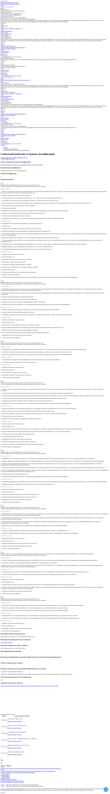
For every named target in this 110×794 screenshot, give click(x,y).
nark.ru (2, 63)
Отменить (8, 765)
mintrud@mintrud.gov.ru (6, 31)
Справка (16, 2)
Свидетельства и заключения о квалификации (23, 772)
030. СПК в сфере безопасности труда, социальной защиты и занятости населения (22, 164)
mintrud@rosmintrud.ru (6, 96)
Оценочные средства (6, 772)
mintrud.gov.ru (4, 25)
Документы (11, 4)
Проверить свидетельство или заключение (11, 768)
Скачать (11, 159)
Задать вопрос (6, 776)
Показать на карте (12, 721)
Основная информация (6, 157)
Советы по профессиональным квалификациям (13, 771)
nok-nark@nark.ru (5, 51)
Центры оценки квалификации (33, 771)
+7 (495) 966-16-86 (5, 57)
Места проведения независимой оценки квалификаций (47, 768)
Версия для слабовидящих (7, 2)
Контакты (16, 4)
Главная (6, 147)
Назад (2, 81)
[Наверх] (1, 757)
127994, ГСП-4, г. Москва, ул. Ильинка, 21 (11, 28)
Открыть (19, 721)
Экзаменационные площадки (20, 157)
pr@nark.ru (3, 54)
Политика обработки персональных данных (12, 780)
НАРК (2, 4)
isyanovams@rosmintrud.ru (7, 99)
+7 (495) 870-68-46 (5, 36)
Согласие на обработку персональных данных (12, 782)
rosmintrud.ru (4, 91)
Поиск (2, 5)
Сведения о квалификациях (11, 149)
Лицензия (7, 778)
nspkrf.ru (3, 44)
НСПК (6, 4)
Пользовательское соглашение (8, 779)
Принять (3, 765)
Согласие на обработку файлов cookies (10, 788)
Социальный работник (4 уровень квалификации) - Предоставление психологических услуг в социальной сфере (29, 685)
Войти (2, 8)
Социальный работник (6, 642)
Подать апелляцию (27, 768)
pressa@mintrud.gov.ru (6, 34)
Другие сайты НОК (24, 80)
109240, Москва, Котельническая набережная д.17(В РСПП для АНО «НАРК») (13, 48)
